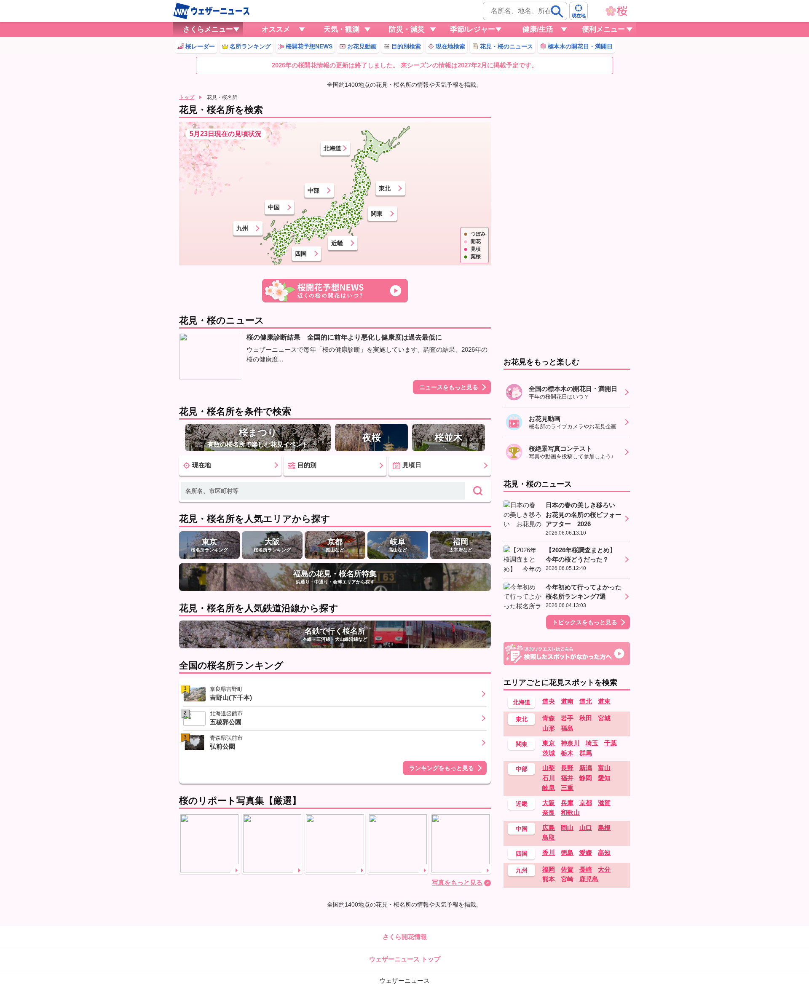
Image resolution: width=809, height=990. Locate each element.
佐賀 (567, 869)
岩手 (567, 718)
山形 (548, 728)
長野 (567, 767)
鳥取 (548, 837)
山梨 (548, 767)
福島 (567, 728)
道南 (567, 701)
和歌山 (570, 812)
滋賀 (604, 802)
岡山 (567, 827)
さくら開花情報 (405, 936)
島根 (604, 827)
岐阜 (548, 787)
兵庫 (567, 802)
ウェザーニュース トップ (404, 959)
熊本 (548, 879)
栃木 (567, 753)
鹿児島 (588, 879)
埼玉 (592, 743)
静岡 (585, 777)
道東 (604, 701)
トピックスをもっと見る (584, 622)
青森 (548, 718)
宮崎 (567, 879)
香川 (548, 852)
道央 (548, 701)
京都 (585, 802)
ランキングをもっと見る (441, 768)
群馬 (585, 753)
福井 (567, 777)
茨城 (548, 753)
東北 (385, 188)
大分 (604, 869)
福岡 (548, 869)
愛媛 (585, 852)
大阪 (548, 802)
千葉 (610, 743)
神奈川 (570, 743)
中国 (274, 207)
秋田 (585, 718)
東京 (548, 743)
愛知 (604, 777)
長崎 (585, 869)
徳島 (567, 852)
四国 (301, 253)
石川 (548, 777)
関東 (377, 213)
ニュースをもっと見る (448, 387)
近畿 (337, 243)
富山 (604, 767)
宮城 (604, 718)
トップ (186, 97)
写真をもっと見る (457, 882)
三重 (567, 787)
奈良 (548, 812)
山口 (585, 827)
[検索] (557, 11)
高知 (604, 852)
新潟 (585, 767)
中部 (313, 190)
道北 (585, 701)
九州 (242, 228)
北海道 (332, 148)
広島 (548, 827)
